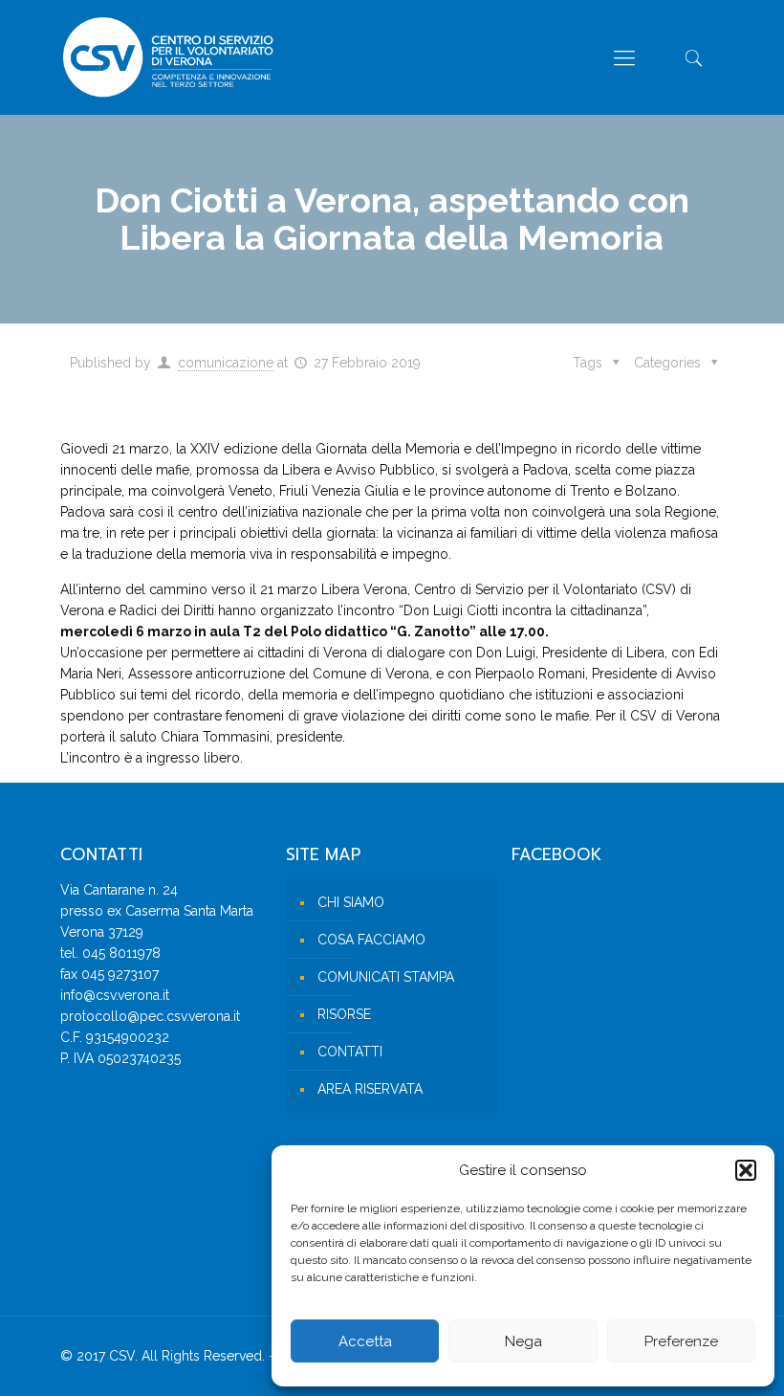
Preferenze (681, 1341)
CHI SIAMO (350, 902)
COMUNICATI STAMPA (385, 977)
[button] (745, 1170)
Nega (523, 1341)
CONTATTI (349, 1051)
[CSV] (167, 57)
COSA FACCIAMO (371, 939)
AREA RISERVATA (370, 1089)
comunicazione (225, 362)
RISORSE (344, 1014)
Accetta (365, 1341)
